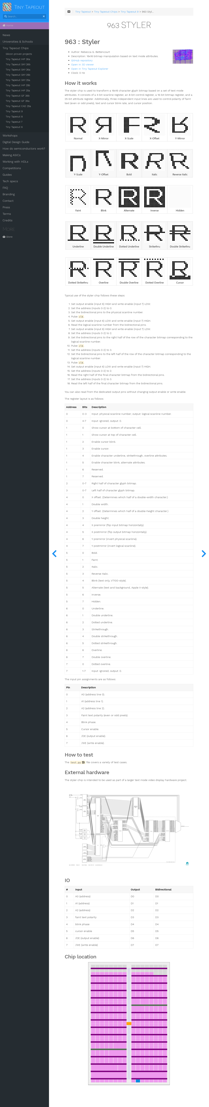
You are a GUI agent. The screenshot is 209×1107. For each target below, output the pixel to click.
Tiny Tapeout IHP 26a (18, 59)
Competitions (12, 168)
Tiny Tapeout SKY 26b (18, 64)
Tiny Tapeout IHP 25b (18, 85)
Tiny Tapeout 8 (14, 116)
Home (9, 25)
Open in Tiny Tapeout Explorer (89, 68)
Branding (9, 194)
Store (8, 236)
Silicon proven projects (19, 54)
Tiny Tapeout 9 (14, 111)
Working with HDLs (15, 161)
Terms (7, 213)
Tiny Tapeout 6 (14, 127)
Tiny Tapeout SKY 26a (18, 69)
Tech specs (10, 181)
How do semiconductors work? (24, 148)
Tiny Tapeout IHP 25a (18, 90)
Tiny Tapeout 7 (14, 121)
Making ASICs (12, 155)
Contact (8, 200)
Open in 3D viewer (82, 64)
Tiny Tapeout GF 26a (17, 100)
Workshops (10, 135)
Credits (7, 220)
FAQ (5, 187)
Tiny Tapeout (83, 11)
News (6, 35)
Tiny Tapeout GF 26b (18, 95)
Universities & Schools (18, 41)
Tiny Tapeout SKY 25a (18, 80)
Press (6, 207)
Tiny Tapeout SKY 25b (18, 74)
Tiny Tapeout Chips (16, 48)
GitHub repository (82, 60)
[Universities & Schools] (54, 553)
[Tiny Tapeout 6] (204, 553)
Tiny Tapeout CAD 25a (18, 106)
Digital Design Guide (16, 142)
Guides (7, 174)
